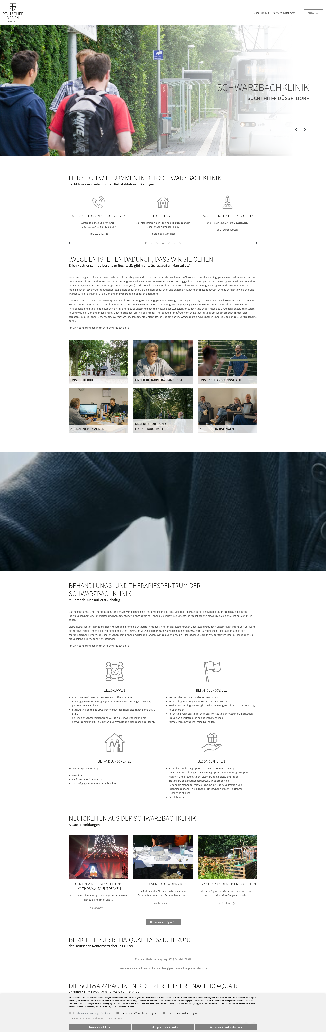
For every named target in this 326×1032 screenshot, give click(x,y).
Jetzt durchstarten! (228, 229)
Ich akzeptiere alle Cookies (163, 1027)
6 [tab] (175, 243)
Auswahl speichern (100, 1027)
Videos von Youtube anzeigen (139, 1013)
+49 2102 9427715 (98, 233)
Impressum (115, 1018)
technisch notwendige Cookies (92, 1013)
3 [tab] (157, 243)
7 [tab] (180, 243)
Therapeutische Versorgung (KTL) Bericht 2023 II (163, 959)
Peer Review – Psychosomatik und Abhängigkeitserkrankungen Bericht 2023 (163, 968)
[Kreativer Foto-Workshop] (163, 857)
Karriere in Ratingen (284, 12)
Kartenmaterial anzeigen (183, 1013)
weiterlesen (96, 907)
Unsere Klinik (261, 12)
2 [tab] (151, 243)
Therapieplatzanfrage (163, 233)
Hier (237, 634)
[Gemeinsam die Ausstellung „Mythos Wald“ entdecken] (98, 857)
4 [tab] (163, 243)
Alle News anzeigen (161, 922)
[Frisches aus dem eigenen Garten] (227, 857)
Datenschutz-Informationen (86, 1018)
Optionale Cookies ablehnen (226, 1027)
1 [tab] (146, 243)
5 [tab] (169, 243)
